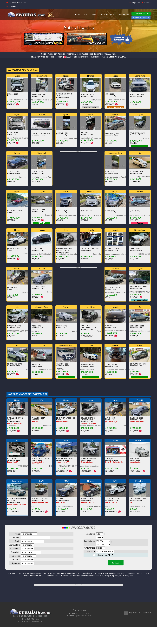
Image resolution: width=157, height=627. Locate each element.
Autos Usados (107, 14)
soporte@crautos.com (17, 2)
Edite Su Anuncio (142, 18)
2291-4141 (12, 6)
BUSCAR (115, 562)
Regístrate (135, 2)
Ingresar (147, 2)
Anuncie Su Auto (142, 14)
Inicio (77, 14)
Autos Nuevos (90, 14)
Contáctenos (123, 14)
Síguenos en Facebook (140, 612)
